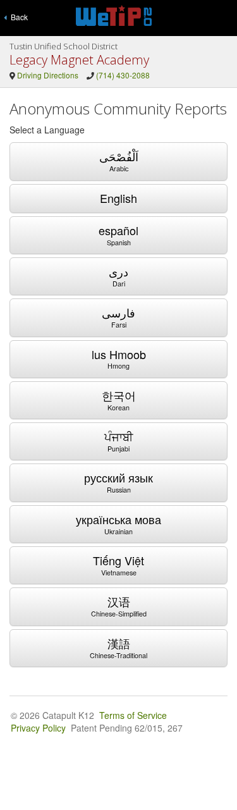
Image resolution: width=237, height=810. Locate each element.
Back (17, 16)
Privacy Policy (38, 727)
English (118, 198)
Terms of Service (133, 715)
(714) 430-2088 (123, 75)
